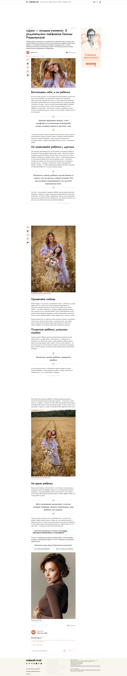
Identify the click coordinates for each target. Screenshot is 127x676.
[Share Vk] (27, 59)
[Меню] (27, 2)
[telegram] (31, 663)
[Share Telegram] (27, 67)
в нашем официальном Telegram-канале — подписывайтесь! (50, 532)
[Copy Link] (27, 71)
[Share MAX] (27, 63)
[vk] (29, 663)
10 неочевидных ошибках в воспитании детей (49, 537)
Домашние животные (32, 56)
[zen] (34, 663)
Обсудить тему (72, 52)
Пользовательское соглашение (33, 668)
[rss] (27, 663)
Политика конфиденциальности (33, 671)
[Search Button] (97, 2)
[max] (41, 663)
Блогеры (38, 56)
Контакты (28, 673)
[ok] (36, 663)
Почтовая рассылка (94, 2)
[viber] (39, 663)
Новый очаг (34, 2)
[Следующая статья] (63, 655)
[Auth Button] (100, 2)
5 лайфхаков (42, 56)
